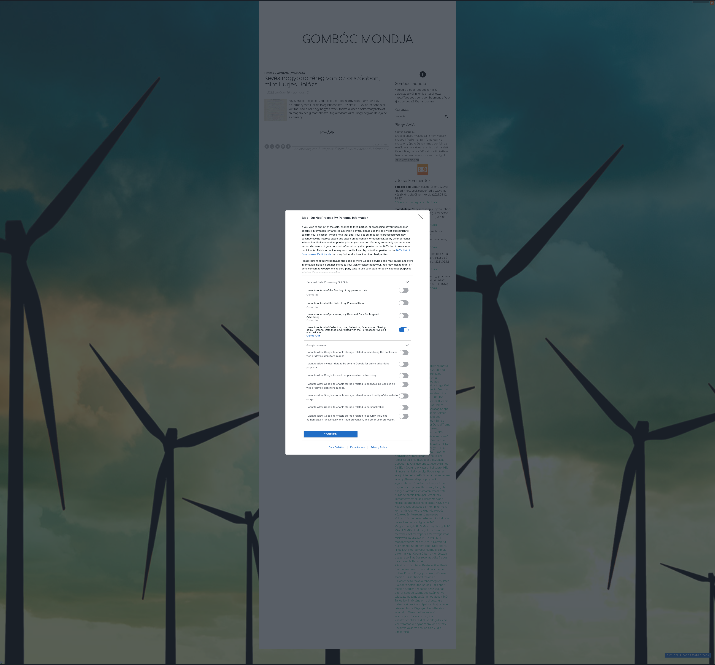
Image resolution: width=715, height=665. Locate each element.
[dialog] (357, 332)
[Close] (421, 218)
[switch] (404, 290)
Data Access (357, 447)
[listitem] (357, 282)
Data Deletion (336, 447)
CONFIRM (331, 434)
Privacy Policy (379, 447)
